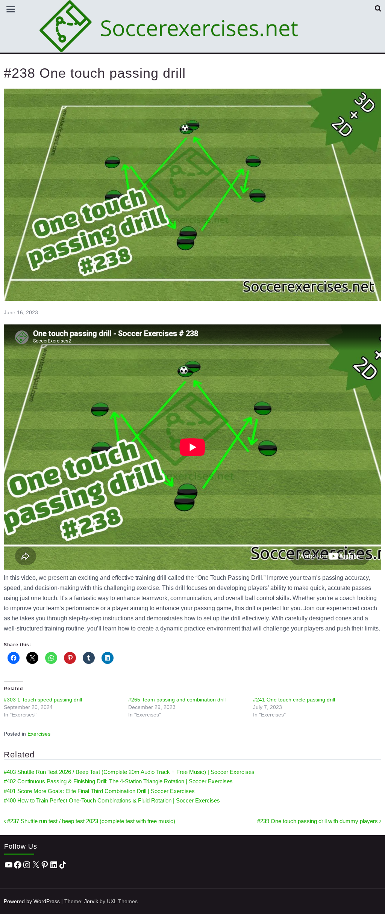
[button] (378, 8)
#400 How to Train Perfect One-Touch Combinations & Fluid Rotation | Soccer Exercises (112, 800)
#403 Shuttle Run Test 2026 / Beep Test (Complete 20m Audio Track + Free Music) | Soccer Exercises (129, 772)
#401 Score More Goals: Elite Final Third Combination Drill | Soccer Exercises (99, 791)
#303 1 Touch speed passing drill (43, 700)
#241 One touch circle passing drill (294, 700)
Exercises (38, 734)
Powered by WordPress (32, 901)
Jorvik (91, 901)
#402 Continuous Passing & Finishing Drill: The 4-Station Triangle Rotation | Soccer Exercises (118, 781)
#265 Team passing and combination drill (177, 700)
